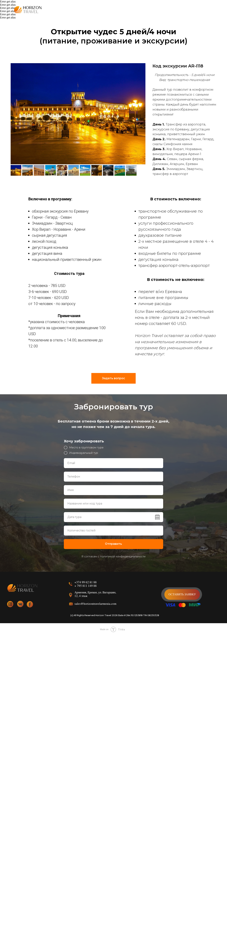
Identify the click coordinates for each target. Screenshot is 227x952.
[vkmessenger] (181, 10)
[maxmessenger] (189, 10)
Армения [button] (78, 10)
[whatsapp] (197, 10)
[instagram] (212, 10)
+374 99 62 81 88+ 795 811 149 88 (85, 584)
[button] (182, 594)
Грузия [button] (95, 10)
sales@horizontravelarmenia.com (95, 604)
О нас (135, 10)
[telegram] (205, 10)
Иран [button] (109, 10)
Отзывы (150, 10)
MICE (122, 10)
